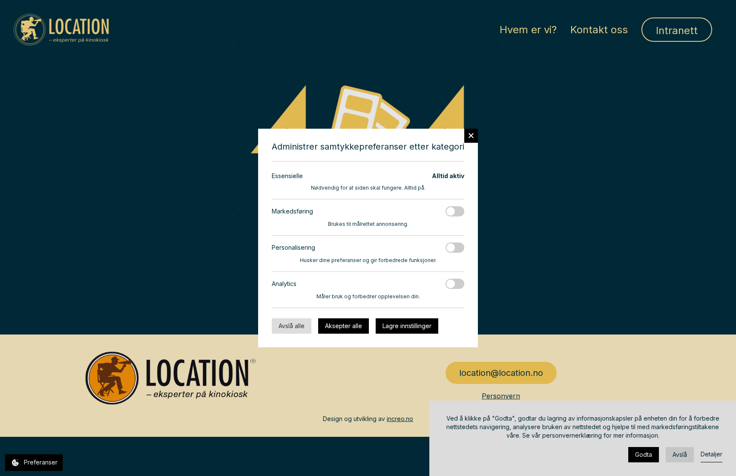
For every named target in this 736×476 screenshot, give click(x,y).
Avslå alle (292, 325)
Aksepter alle (343, 325)
